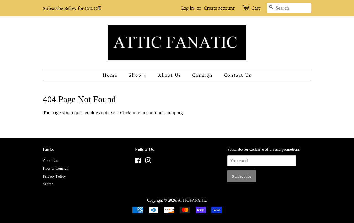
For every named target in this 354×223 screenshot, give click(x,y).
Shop (136, 75)
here (136, 112)
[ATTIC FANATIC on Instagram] (148, 161)
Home (110, 75)
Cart (255, 8)
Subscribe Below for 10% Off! (72, 8)
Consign (202, 75)
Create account (219, 8)
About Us (169, 75)
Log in (187, 8)
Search (48, 184)
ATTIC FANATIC (192, 200)
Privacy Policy (54, 176)
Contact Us (237, 75)
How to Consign (55, 168)
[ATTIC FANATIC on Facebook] (138, 161)
